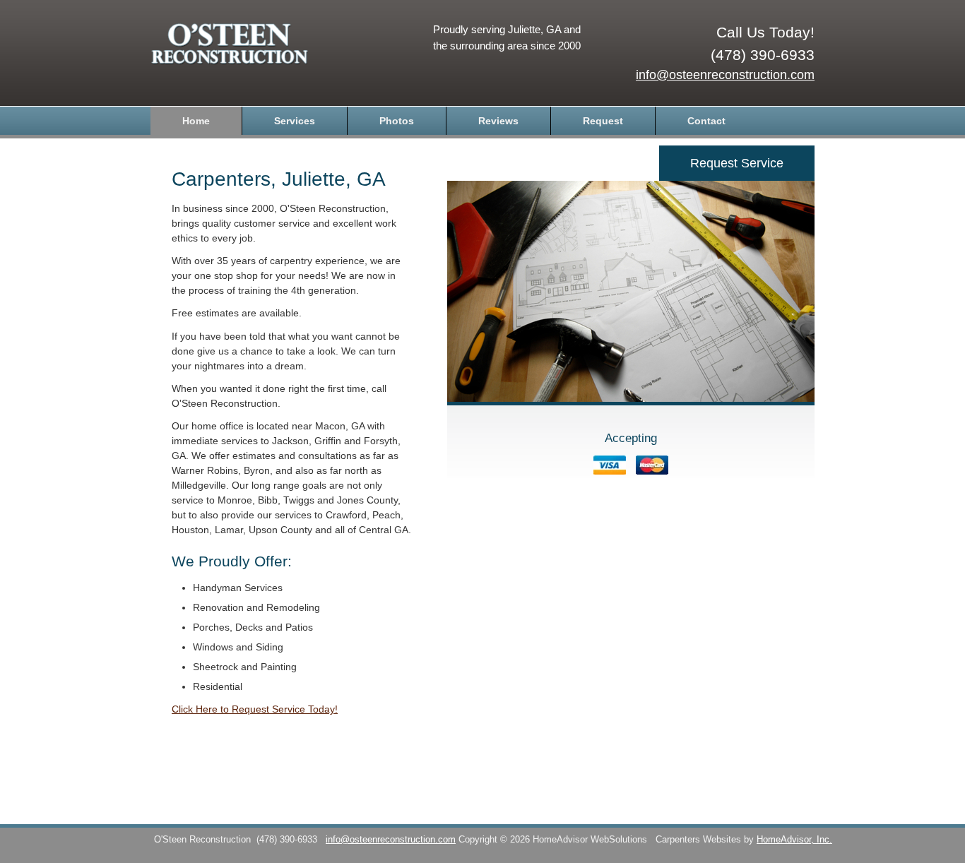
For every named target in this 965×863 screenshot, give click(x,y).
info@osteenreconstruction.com (725, 75)
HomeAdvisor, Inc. (794, 840)
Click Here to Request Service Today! (255, 709)
